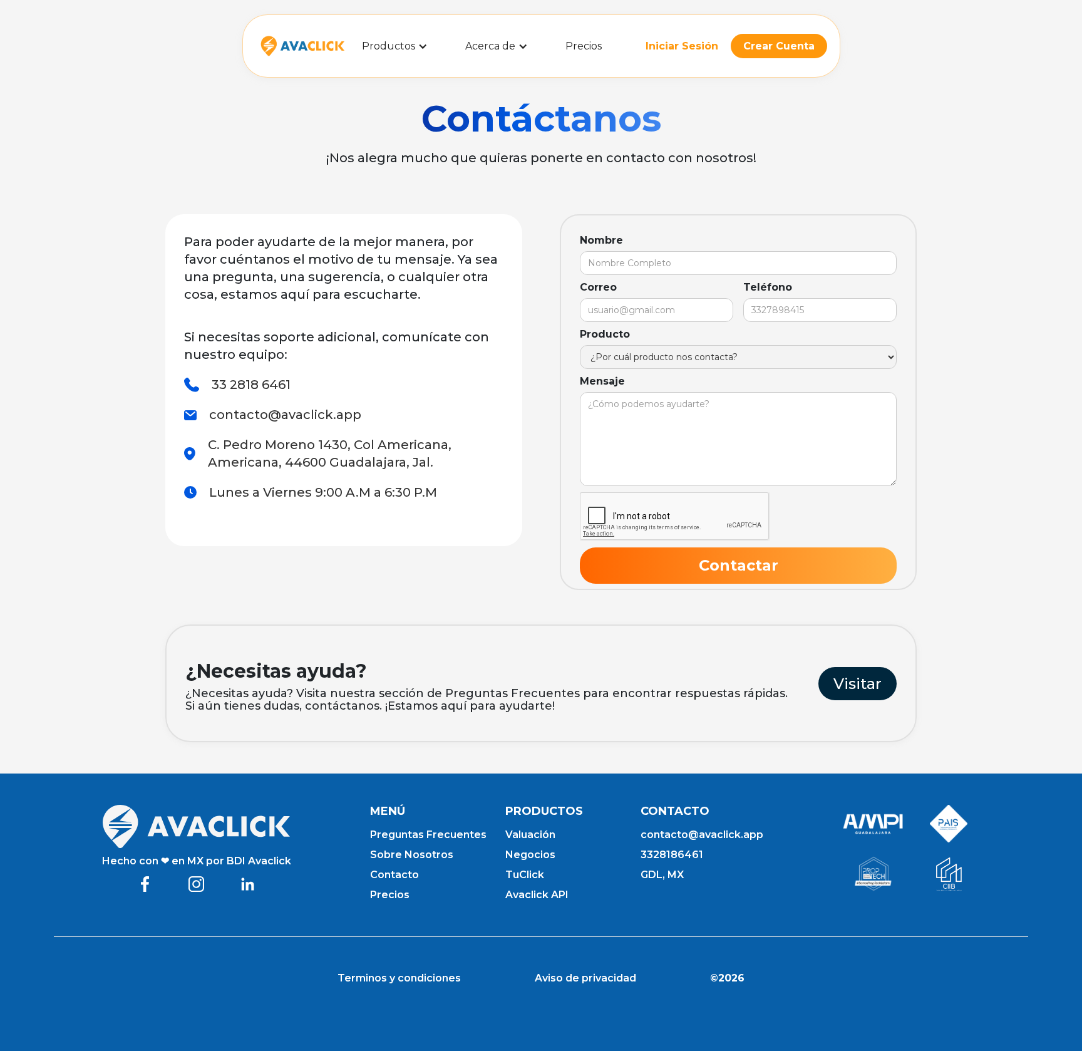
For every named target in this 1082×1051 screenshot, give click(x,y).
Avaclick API (537, 895)
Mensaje (602, 381)
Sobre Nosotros (411, 855)
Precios (583, 46)
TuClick (524, 875)
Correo (598, 287)
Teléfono (767, 287)
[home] (302, 46)
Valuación (530, 835)
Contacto (394, 875)
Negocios (530, 855)
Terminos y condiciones (399, 978)
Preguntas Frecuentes (428, 835)
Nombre (601, 240)
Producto (605, 334)
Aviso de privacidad (585, 978)
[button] (394, 46)
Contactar (738, 565)
